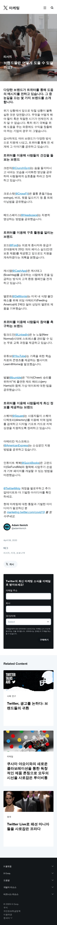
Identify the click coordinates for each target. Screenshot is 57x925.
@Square (18, 416)
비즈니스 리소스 (11, 894)
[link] (28, 698)
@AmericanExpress (16, 445)
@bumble (15, 377)
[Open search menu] (52, 8)
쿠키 (6, 907)
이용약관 (8, 914)
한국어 (7, 918)
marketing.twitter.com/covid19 (26, 512)
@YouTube (19, 356)
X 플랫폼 (8, 866)
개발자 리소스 (10, 887)
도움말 (7, 880)
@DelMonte (20, 296)
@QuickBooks (30, 463)
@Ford (14, 245)
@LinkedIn (21, 334)
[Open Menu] (45, 8)
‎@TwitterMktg (12, 488)
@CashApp (19, 270)
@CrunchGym (21, 168)
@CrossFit (21, 193)
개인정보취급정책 (12, 911)
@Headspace (29, 215)
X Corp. (7, 873)
